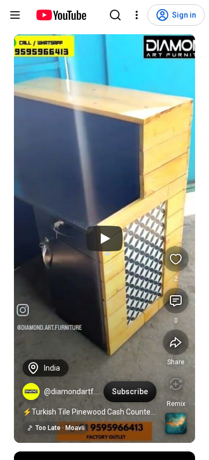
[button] (31, 391)
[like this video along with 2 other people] (176, 259)
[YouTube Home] (61, 15)
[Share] (176, 342)
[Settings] (136, 15)
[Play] (104, 238)
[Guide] (15, 15)
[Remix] (176, 384)
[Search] (115, 15)
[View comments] (176, 300)
